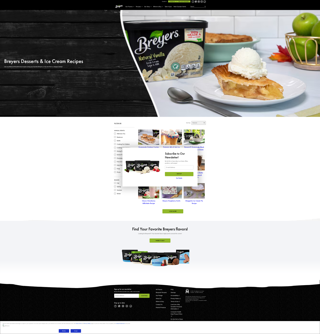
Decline (64, 330)
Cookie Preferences (120, 323)
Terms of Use (79, 323)
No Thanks (179, 178)
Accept (75, 330)
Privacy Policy (87, 323)
